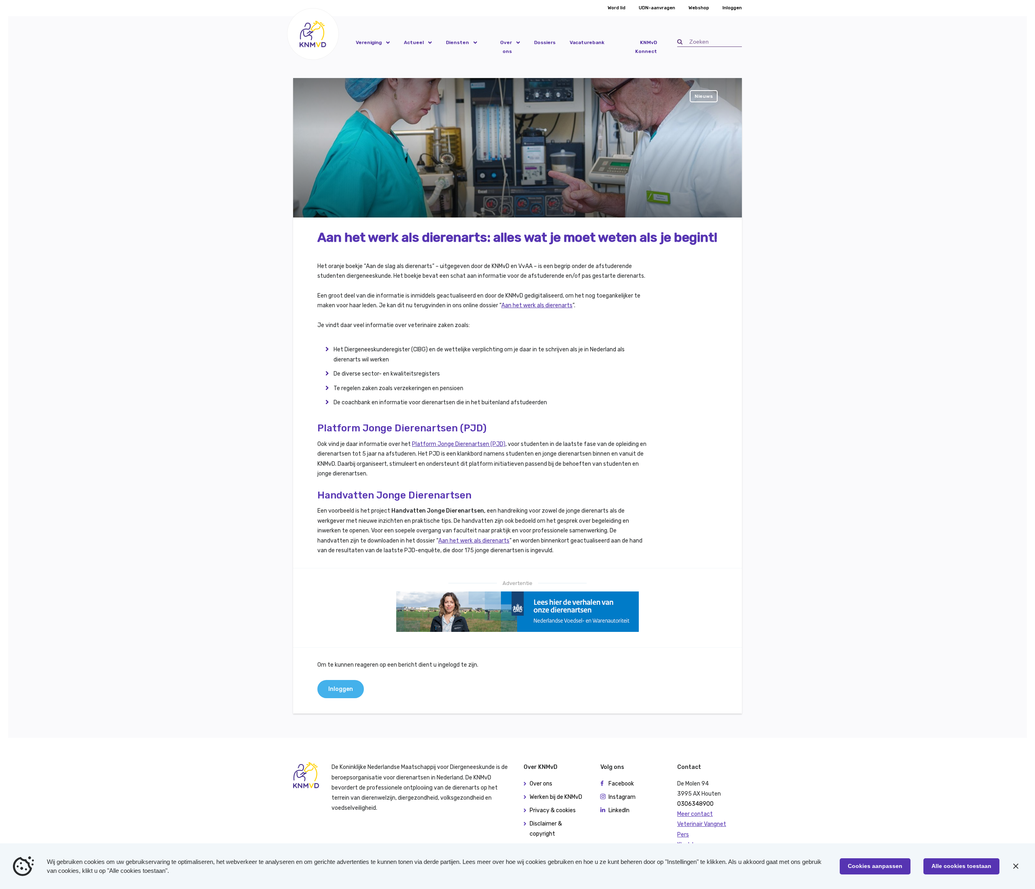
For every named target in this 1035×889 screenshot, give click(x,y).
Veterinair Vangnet (701, 824)
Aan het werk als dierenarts (536, 305)
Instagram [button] (622, 797)
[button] (313, 33)
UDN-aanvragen (657, 8)
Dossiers (545, 42)
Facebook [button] (621, 783)
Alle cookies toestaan (961, 866)
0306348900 (695, 803)
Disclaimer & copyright (546, 828)
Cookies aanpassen (875, 866)
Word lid (616, 8)
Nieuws (704, 96)
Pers (683, 834)
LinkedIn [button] (618, 810)
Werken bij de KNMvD (556, 797)
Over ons (506, 47)
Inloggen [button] (340, 689)
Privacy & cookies (553, 810)
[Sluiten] (1015, 866)
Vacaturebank (587, 42)
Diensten (457, 42)
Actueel (414, 42)
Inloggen (732, 8)
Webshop (699, 8)
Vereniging (369, 42)
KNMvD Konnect (646, 47)
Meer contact (695, 814)
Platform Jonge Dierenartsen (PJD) (458, 444)
